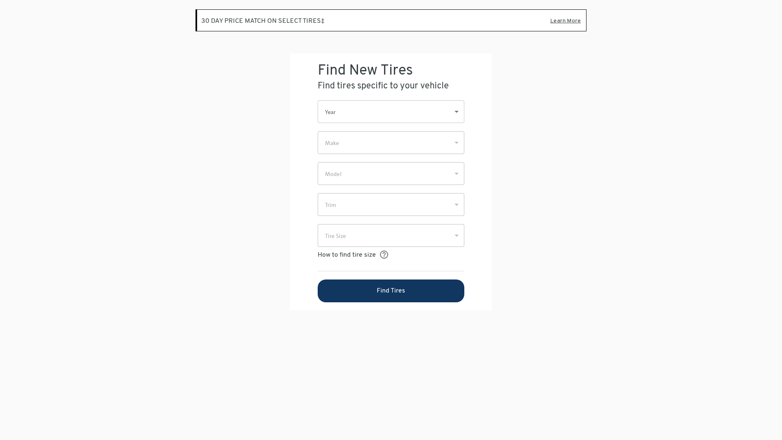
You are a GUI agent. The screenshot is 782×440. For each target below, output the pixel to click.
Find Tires (391, 291)
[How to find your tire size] (384, 255)
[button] (391, 111)
